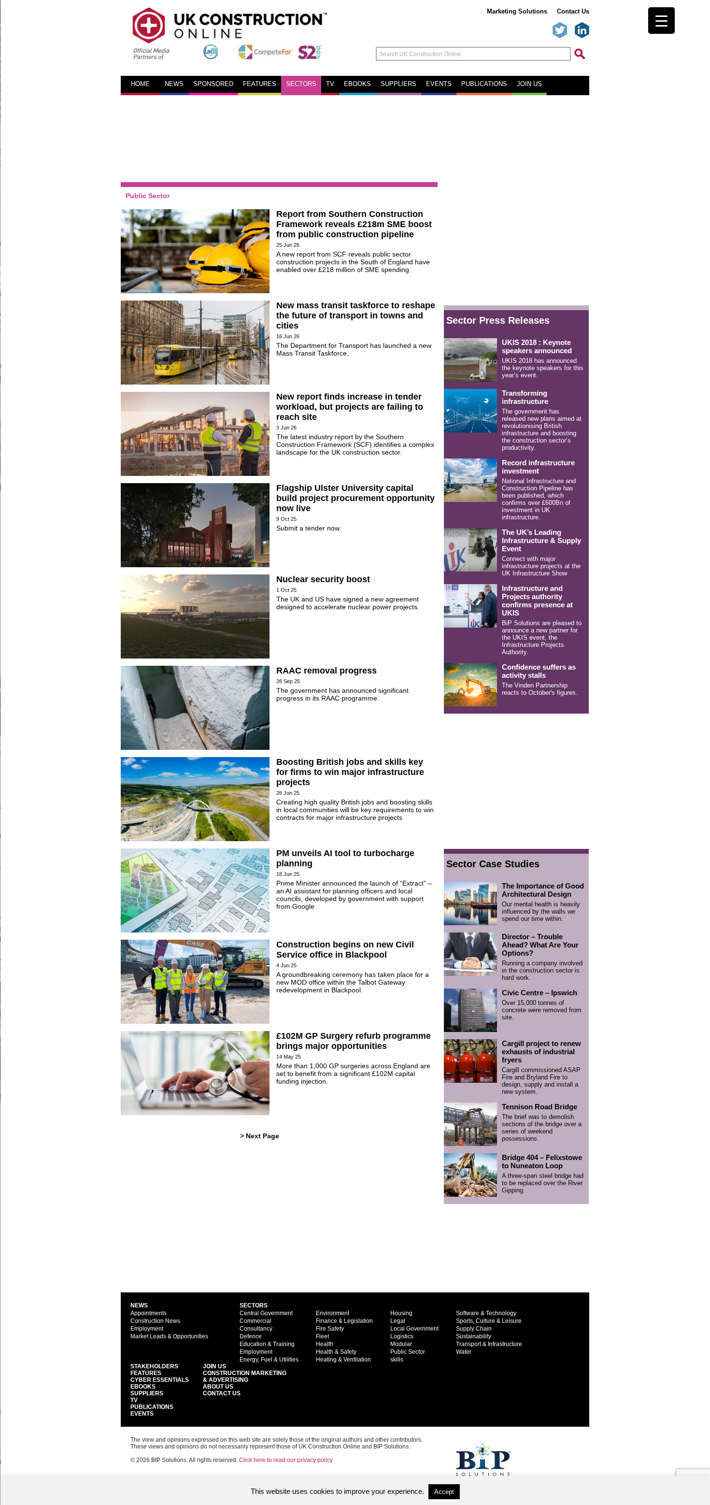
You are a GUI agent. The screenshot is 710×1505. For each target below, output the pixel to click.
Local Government (414, 1328)
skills (396, 1359)
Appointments (148, 1313)
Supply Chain (474, 1328)
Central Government (266, 1313)
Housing (401, 1313)
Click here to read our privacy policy (286, 1460)
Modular (401, 1344)
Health (324, 1344)
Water (463, 1351)
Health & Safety (336, 1351)
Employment (146, 1328)
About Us (218, 1386)
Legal (397, 1321)
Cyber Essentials (159, 1379)
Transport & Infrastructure (489, 1344)
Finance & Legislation (344, 1321)
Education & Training (267, 1344)
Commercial (255, 1321)
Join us (529, 84)
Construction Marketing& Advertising (244, 1376)
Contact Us (573, 11)
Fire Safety (330, 1328)
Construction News (155, 1321)
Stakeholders (154, 1366)
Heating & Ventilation (343, 1359)
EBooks (143, 1386)
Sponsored (213, 84)
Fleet (322, 1336)
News (174, 84)
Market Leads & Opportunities (169, 1336)
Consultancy (256, 1328)
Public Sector (407, 1351)
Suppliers (398, 84)
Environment (332, 1313)
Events (439, 84)
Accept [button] (444, 1491)
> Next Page (259, 1136)
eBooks (357, 84)
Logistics (401, 1336)
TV (330, 84)
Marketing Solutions (517, 11)
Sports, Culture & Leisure (489, 1321)
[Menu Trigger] (661, 20)
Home (140, 84)
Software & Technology (486, 1313)
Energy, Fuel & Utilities (269, 1359)
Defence (251, 1336)
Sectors (301, 84)
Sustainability (473, 1336)
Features (259, 84)
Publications (484, 84)
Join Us (214, 1366)
